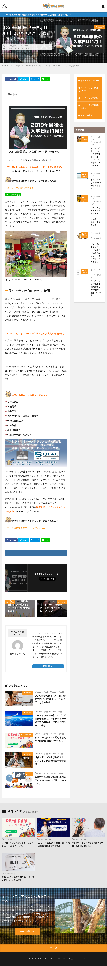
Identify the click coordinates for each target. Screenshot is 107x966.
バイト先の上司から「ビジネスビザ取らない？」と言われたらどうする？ (95, 253)
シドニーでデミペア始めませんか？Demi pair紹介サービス (50, 739)
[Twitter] (23, 79)
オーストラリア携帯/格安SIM (88, 89)
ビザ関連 (9, 48)
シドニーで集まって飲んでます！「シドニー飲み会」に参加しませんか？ (95, 216)
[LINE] (45, 79)
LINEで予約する (13, 194)
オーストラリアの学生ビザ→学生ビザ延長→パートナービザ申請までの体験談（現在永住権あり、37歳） (50, 720)
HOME (7, 66)
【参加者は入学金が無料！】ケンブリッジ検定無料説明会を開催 (50, 760)
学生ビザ (16, 48)
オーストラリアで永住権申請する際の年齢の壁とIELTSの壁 (96, 288)
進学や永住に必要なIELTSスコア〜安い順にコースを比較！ (18, 878)
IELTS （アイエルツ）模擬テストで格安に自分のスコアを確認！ (53, 844)
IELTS (29, 774)
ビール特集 (84, 199)
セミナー (84, 139)
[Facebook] (11, 79)
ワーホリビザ (27, 734)
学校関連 (84, 175)
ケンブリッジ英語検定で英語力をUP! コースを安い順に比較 (88, 844)
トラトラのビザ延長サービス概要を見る (25, 527)
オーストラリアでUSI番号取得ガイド (96, 184)
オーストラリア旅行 (89, 98)
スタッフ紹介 (86, 115)
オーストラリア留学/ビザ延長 (88, 106)
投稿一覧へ (47, 666)
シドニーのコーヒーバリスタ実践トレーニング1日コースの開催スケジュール (96, 157)
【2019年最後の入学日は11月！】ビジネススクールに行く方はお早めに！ (53, 66)
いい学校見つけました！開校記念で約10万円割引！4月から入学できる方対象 (50, 699)
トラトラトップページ (90, 80)
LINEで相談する (27, 931)
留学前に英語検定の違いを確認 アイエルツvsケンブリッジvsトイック (51, 780)
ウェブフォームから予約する (19, 187)
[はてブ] (35, 79)
